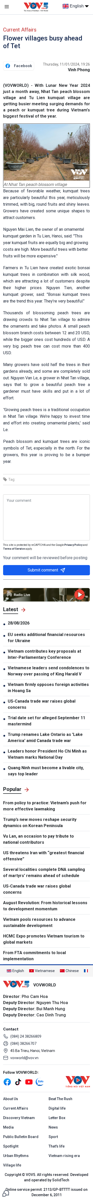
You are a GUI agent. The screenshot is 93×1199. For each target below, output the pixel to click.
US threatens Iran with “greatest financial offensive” (43, 855)
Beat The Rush (60, 1099)
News (53, 1127)
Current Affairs (19, 30)
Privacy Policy (73, 545)
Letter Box (57, 1118)
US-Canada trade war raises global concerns (41, 704)
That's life (57, 1146)
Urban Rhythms (16, 1156)
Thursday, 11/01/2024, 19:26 (66, 64)
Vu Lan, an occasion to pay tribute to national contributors (38, 839)
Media (8, 1127)
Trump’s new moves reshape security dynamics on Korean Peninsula (39, 822)
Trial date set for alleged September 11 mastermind (46, 720)
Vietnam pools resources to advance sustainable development (39, 922)
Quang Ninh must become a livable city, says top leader (46, 770)
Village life (12, 1165)
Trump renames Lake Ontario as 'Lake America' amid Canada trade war (45, 737)
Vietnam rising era (64, 1156)
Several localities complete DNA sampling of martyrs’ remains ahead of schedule (44, 872)
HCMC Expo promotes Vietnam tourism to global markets (43, 939)
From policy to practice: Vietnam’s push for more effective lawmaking (45, 805)
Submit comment (43, 570)
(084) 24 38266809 (25, 1036)
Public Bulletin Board (20, 1137)
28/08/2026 (18, 623)
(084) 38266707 (23, 1043)
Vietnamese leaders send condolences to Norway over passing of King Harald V (48, 670)
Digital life (57, 1108)
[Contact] (5, 1193)
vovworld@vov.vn (24, 1058)
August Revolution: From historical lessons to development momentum (45, 905)
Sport (53, 1137)
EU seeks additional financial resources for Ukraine (46, 637)
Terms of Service (14, 548)
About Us (10, 1099)
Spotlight (10, 1146)
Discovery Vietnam (19, 1118)
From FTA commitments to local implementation (34, 955)
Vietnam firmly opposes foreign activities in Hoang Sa (48, 687)
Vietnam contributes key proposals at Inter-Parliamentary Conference (44, 654)
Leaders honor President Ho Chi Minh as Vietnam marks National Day (47, 754)
